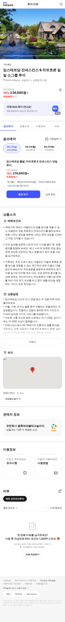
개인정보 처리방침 (48, 580)
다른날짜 (54, 138)
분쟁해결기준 (41, 583)
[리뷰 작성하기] (60, 491)
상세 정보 (50, 194)
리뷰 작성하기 (32, 554)
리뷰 (57, 126)
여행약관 (28, 583)
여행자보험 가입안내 (12, 583)
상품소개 (24, 126)
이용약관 (7, 580)
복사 (22, 393)
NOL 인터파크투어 (15, 498)
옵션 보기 (23, 194)
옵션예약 (8, 126)
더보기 (32, 341)
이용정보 (40, 126)
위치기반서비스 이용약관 (25, 580)
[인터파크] (7, 4)
